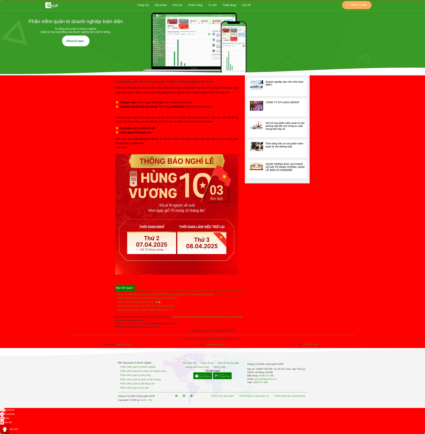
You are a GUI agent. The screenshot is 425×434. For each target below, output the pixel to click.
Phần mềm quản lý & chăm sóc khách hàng (143, 371)
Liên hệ (246, 5)
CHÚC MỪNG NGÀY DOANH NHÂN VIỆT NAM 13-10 (145, 309)
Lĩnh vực (177, 5)
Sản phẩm (161, 5)
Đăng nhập (219, 367)
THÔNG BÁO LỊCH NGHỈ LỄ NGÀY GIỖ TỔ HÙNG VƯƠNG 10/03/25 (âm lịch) (163, 81)
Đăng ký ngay (75, 40)
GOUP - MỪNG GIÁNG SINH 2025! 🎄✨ (139, 302)
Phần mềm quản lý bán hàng (135, 375)
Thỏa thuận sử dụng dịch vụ (254, 396)
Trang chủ (143, 5)
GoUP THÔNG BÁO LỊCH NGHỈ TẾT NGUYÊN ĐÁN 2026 (147, 298)
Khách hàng (195, 5)
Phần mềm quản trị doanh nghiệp (138, 366)
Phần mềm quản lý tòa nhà (134, 387)
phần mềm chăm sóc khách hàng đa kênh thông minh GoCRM (207, 317)
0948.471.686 (310, 344)
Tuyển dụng (229, 5)
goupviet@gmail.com (266, 379)
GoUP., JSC (146, 400)
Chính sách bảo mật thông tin (289, 396)
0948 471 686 (123, 344)
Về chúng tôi (189, 362)
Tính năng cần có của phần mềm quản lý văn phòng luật (284, 145)
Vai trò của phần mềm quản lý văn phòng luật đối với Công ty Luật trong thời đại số (285, 125)
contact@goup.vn (216, 344)
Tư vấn (212, 5)
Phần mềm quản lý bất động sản (137, 383)
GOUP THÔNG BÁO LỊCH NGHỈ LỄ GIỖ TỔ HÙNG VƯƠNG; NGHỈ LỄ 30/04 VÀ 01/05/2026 (165, 294)
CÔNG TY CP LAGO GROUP (282, 102)
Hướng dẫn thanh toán (197, 367)
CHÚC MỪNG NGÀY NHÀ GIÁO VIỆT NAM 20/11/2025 (146, 306)
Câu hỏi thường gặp (228, 362)
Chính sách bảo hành (222, 396)
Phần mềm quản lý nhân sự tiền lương (140, 379)
